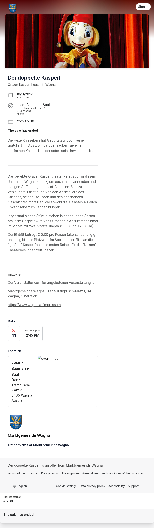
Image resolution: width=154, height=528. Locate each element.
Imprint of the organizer (23, 473)
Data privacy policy (92, 486)
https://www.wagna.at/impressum (34, 305)
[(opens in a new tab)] (68, 358)
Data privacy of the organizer (60, 473)
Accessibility (116, 486)
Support (133, 486)
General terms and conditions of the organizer (112, 473)
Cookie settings (66, 486)
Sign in (143, 7)
